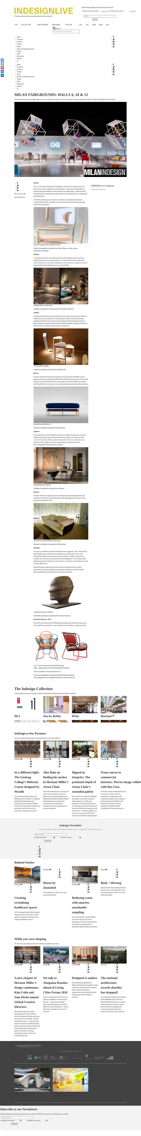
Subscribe (20, 56)
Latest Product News (117, 11)
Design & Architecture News (90, 11)
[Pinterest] (2, 68)
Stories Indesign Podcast (25, 49)
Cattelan (36, 488)
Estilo (46, 251)
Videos (19, 51)
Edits (18, 54)
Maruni (36, 428)
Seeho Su (61, 428)
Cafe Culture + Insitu (65, 248)
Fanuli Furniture (64, 616)
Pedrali (36, 248)
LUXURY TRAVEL (59, 1097)
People (19, 44)
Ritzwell (36, 544)
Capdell (36, 369)
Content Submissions (28, 1042)
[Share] (2, 75)
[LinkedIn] (2, 72)
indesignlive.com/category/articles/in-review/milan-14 (56, 677)
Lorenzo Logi (21, 194)
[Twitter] (2, 64)
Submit (19, 58)
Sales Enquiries (41, 1042)
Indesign (17, 759)
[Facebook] (2, 60)
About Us (17, 1042)
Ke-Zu (59, 671)
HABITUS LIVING (20, 1095)
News (19, 37)
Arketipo (36, 309)
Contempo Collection (66, 309)
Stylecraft (62, 544)
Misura (61, 488)
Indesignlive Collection (66, 837)
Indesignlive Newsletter (40, 837)
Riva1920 (37, 616)
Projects (20, 42)
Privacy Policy (59, 1042)
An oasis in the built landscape (24, 1093)
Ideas (19, 46)
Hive (35, 671)
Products (20, 39)
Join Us (95, 19)
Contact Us (50, 1042)
